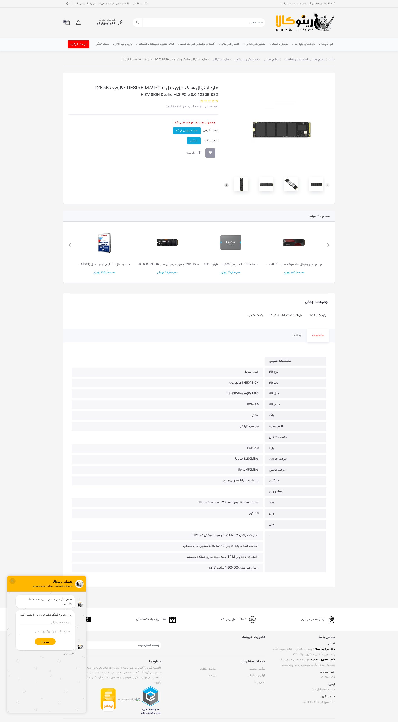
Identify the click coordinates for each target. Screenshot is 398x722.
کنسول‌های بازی (230, 44)
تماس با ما (80, 4)
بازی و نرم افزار (123, 44)
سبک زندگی (102, 44)
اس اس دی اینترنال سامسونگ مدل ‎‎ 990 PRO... (294, 264)
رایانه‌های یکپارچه (305, 44)
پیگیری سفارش (140, 4)
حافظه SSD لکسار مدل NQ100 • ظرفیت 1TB (230, 264)
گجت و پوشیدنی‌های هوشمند (197, 44)
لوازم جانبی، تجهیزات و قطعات (156, 44)
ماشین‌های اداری (255, 44)
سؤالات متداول (123, 4)
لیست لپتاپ (78, 44)
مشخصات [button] (318, 335)
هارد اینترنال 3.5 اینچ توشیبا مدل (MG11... (104, 264)
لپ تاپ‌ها (327, 44)
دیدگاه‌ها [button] (297, 335)
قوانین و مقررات (106, 4)
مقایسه (191, 153)
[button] (78, 22)
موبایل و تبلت (280, 44)
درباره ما (91, 4)
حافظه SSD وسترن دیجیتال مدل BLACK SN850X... (167, 264)
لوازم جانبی (211, 106)
